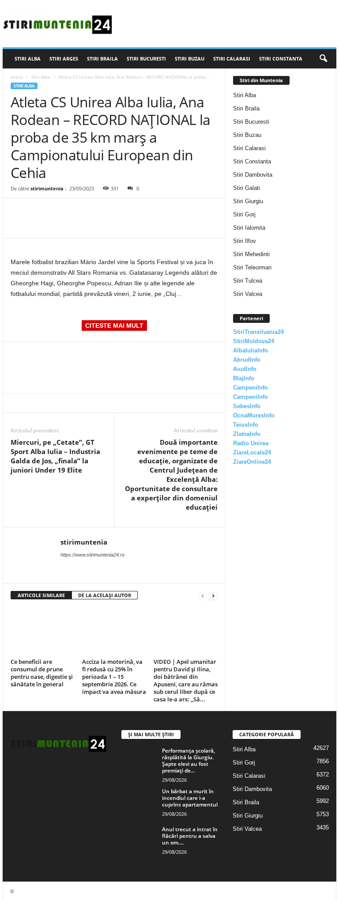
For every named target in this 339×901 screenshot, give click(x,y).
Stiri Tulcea (247, 280)
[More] (101, 211)
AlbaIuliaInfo (250, 350)
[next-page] (213, 595)
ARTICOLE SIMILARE (41, 595)
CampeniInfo (250, 387)
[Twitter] (40, 211)
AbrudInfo (246, 359)
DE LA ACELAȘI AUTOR (104, 595)
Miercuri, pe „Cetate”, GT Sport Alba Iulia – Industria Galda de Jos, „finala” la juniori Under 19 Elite (55, 456)
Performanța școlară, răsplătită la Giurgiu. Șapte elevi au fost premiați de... (188, 760)
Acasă (17, 77)
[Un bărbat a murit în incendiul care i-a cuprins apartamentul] (139, 801)
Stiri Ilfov (244, 241)
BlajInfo (243, 378)
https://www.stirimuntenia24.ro (92, 554)
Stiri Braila (102, 58)
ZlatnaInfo (246, 434)
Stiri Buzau (189, 58)
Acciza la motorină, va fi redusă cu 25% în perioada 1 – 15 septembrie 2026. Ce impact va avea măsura (114, 677)
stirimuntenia (47, 188)
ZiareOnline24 (252, 461)
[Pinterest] (60, 211)
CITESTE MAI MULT (114, 325)
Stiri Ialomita (249, 227)
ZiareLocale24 (252, 452)
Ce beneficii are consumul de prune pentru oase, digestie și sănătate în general (42, 673)
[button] (323, 58)
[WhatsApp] (80, 211)
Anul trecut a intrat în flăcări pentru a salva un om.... (190, 835)
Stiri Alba (28, 58)
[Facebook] (19, 211)
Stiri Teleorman (252, 267)
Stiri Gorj (244, 214)
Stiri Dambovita (252, 174)
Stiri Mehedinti (251, 254)
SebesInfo (246, 406)
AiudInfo (244, 369)
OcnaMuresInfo (254, 415)
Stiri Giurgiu (248, 201)
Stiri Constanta (280, 58)
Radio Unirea (250, 443)
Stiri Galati (246, 188)
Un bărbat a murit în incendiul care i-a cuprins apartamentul (190, 797)
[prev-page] (202, 595)
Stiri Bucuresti (146, 58)
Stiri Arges (63, 58)
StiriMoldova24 (253, 341)
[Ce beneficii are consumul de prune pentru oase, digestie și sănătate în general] (43, 631)
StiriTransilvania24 (258, 332)
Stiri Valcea (247, 294)
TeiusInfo (245, 424)
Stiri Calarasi (231, 58)
